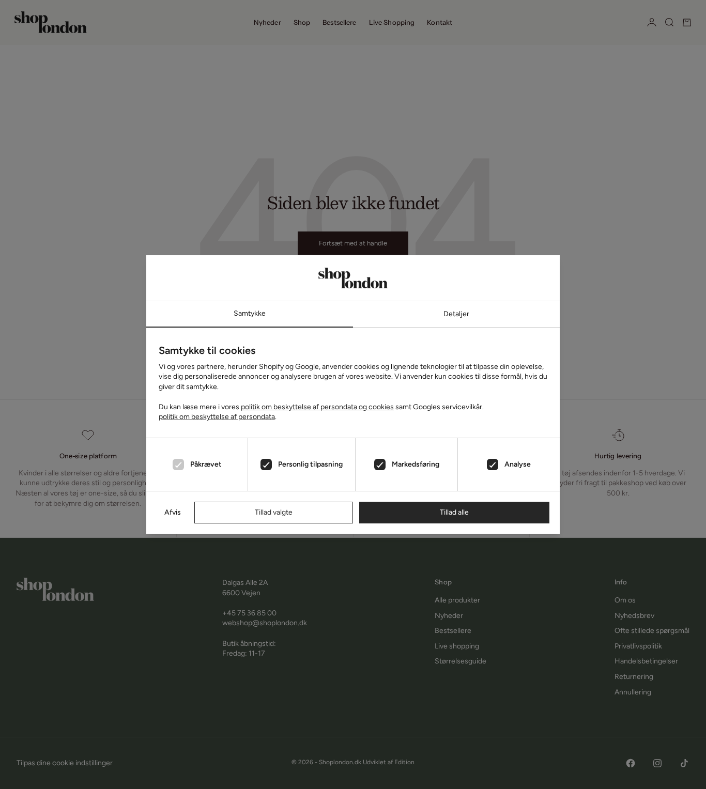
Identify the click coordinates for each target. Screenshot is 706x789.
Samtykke (250, 313)
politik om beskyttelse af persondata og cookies (317, 407)
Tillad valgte (274, 512)
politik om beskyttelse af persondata (217, 416)
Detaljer (456, 314)
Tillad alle (454, 512)
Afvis (172, 512)
